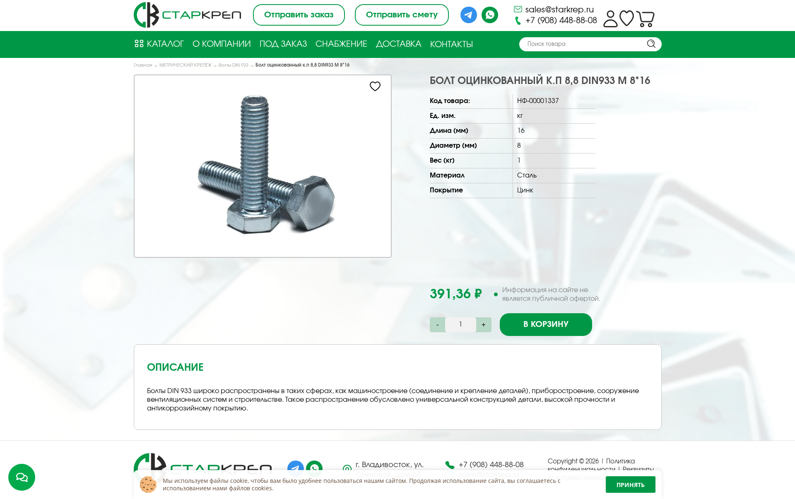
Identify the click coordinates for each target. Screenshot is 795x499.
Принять (631, 485)
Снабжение (341, 44)
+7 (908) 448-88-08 (560, 21)
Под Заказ (283, 44)
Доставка (399, 44)
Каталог (164, 44)
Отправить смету (402, 15)
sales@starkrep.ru (558, 10)
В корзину (546, 324)
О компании (222, 44)
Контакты (451, 45)
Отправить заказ (299, 15)
